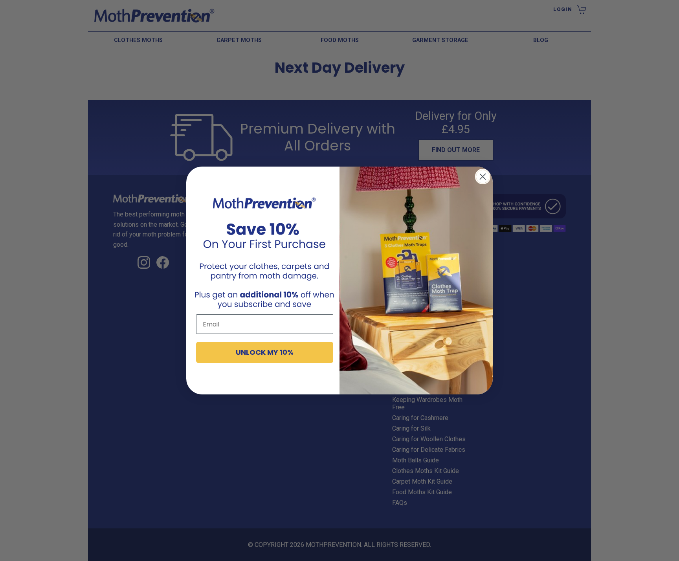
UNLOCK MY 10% (265, 353)
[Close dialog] (483, 176)
